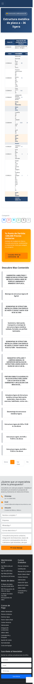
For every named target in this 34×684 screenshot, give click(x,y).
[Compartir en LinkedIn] (14, 220)
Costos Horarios (23, 577)
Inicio (6, 462)
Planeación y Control (24, 571)
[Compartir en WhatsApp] (19, 220)
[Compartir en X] (24, 220)
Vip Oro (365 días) (6, 571)
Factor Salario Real (24, 574)
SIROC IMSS (21, 588)
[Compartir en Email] (28, 220)
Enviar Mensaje (17, 548)
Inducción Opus (23, 582)
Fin (27, 462)
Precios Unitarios (23, 566)
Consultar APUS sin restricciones (14, 256)
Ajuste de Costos (23, 585)
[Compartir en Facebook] (4, 220)
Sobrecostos (22, 580)
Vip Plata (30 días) (6, 573)
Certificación (22, 569)
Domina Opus (5, 617)
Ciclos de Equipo (6, 645)
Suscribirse (16, 676)
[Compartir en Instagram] (9, 220)
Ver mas (18, 463)
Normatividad (5, 643)
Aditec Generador (6, 611)
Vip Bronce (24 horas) (8, 576)
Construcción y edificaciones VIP (17, 13)
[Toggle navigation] (2, 4)
